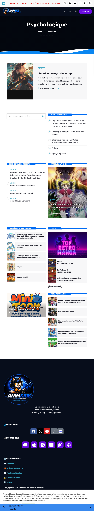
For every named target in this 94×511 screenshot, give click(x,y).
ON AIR (85, 11)
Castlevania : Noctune (25, 185)
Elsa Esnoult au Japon (66, 312)
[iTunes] (75, 3)
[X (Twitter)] (65, 3)
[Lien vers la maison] (12, 11)
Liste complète (55, 287)
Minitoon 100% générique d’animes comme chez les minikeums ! (26, 308)
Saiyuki (55, 148)
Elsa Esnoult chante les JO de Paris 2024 (70, 322)
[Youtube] (47, 431)
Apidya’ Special (59, 153)
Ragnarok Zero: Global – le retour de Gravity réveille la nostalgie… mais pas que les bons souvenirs (69, 123)
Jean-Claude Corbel (24, 193)
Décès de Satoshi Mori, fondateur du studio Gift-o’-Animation (71, 332)
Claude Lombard (22, 201)
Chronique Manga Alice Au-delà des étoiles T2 (29, 246)
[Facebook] (80, 3)
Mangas (41, 69)
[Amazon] (90, 3)
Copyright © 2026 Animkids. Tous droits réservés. (24, 488)
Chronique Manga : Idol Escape (55, 73)
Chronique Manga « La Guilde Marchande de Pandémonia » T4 (28, 257)
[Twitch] (70, 3)
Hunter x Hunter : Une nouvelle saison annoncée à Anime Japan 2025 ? (66, 207)
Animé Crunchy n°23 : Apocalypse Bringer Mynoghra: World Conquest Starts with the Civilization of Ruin (27, 175)
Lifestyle (13, 303)
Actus (53, 200)
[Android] (85, 3)
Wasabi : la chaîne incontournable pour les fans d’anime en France (72, 342)
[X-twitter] (40, 431)
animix (13, 170)
